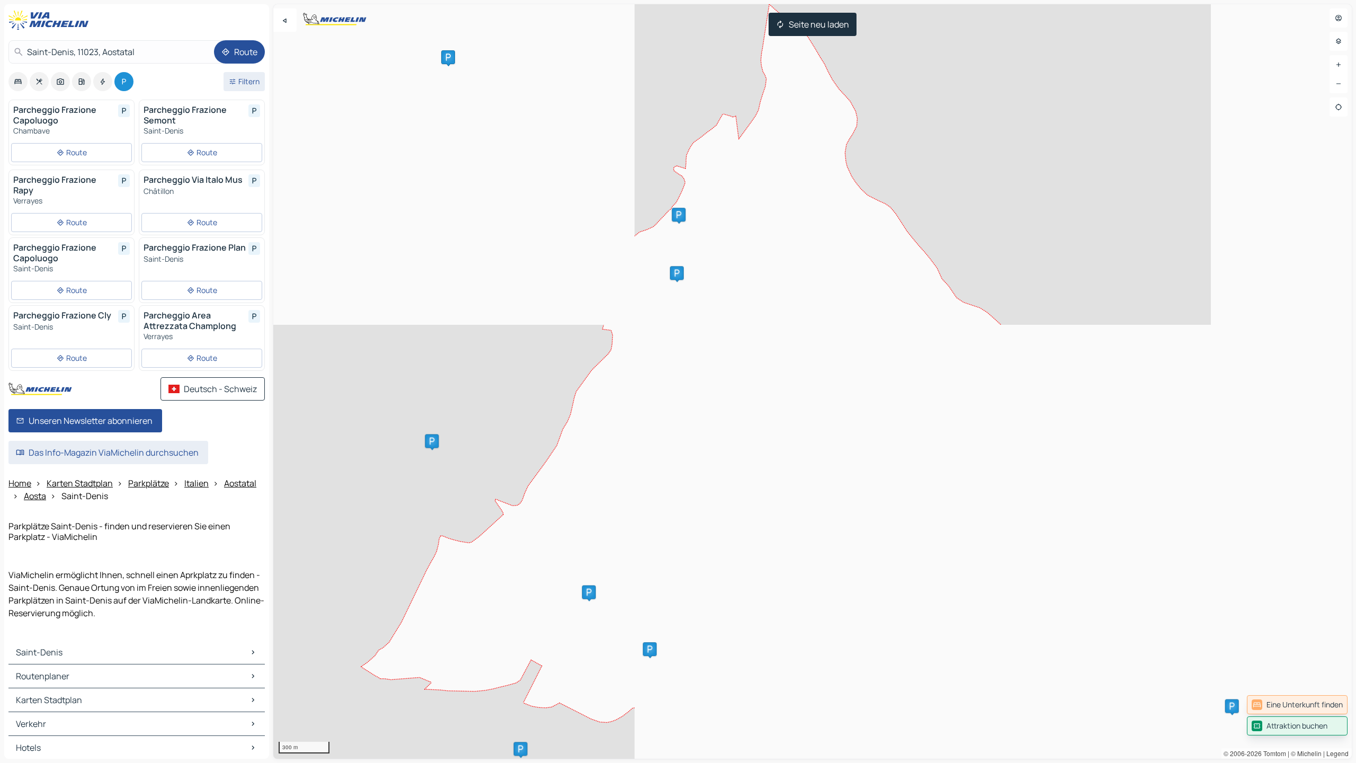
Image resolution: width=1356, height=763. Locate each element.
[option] (18, 81)
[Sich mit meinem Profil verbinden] (1339, 18)
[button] (521, 749)
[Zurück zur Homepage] (50, 20)
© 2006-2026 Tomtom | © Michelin (1273, 753)
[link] (1297, 704)
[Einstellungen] (1339, 41)
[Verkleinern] (1339, 83)
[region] (812, 381)
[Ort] (1339, 107)
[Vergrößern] (1339, 64)
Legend (1337, 753)
